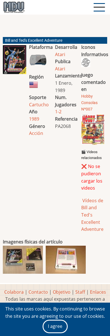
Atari (60, 54)
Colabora (14, 292)
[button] (14, 62)
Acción (36, 133)
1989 (34, 119)
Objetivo (62, 292)
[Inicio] (14, 7)
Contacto (38, 292)
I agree (55, 326)
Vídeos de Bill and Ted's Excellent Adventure (92, 214)
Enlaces (98, 292)
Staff (80, 292)
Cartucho (39, 105)
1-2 (58, 112)
